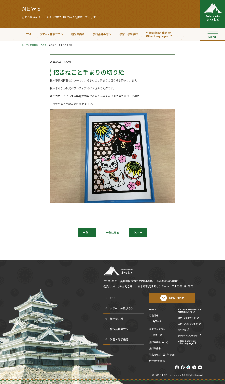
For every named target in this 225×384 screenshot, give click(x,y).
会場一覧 (157, 334)
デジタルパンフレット (188, 335)
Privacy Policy (157, 360)
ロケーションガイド (187, 317)
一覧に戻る (112, 232)
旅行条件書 (155, 348)
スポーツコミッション (188, 323)
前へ (88, 232)
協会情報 (153, 315)
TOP (28, 34)
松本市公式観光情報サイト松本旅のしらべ (190, 310)
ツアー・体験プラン (51, 34)
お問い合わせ (176, 298)
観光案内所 (77, 34)
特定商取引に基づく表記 (162, 354)
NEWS (152, 309)
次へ (136, 232)
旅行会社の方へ (102, 34)
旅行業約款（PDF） (159, 342)
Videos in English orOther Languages (158, 34)
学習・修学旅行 (128, 34)
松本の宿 (182, 329)
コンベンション (157, 329)
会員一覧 (157, 321)
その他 (67, 61)
